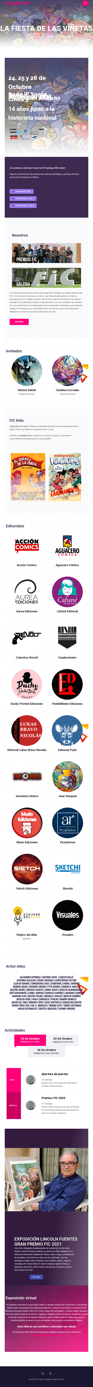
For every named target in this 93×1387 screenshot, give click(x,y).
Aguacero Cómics (67, 565)
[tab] (30, 1040)
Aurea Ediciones (27, 611)
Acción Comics (27, 565)
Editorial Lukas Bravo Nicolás (26, 750)
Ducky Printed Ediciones (27, 703)
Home (41, 37)
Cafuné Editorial (67, 611)
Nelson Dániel (27, 390)
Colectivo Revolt (27, 657)
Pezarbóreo (67, 842)
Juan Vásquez (67, 796)
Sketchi (68, 888)
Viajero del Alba (26, 934)
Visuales (67, 934)
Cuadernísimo (67, 657)
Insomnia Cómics (27, 796)
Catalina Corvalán (67, 390)
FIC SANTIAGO (17, 3)
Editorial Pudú (67, 750)
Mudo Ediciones (27, 842)
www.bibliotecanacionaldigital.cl (46, 1335)
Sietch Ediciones (27, 888)
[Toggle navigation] (85, 3)
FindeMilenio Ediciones (67, 703)
